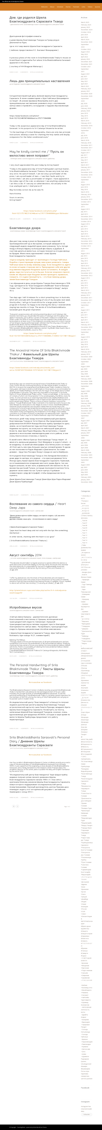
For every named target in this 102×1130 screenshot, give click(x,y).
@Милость (85, 747)
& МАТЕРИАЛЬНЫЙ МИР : (87, 921)
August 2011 (85, 310)
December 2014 (86, 216)
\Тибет (83, 914)
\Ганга (83, 894)
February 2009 (86, 379)
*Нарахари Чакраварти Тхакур (85, 832)
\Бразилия (84, 889)
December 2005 (86, 455)
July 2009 (84, 369)
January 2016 (85, 197)
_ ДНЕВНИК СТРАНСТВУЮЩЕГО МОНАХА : (88, 515)
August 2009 (85, 366)
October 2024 (86, 32)
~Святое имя (39, 511)
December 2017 (86, 145)
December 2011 (86, 298)
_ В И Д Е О (85, 511)
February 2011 (86, 325)
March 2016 (85, 192)
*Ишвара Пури (86, 808)
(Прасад (84, 668)
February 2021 (86, 89)
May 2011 (84, 317)
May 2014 (84, 231)
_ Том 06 (84, 520)
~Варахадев (85, 1022)
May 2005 (84, 472)
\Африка (84, 884)
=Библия (84, 985)
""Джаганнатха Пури (16, 24)
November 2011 (86, 300)
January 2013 (85, 271)
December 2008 (86, 381)
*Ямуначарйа (85, 875)
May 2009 (84, 374)
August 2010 (85, 337)
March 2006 (85, 450)
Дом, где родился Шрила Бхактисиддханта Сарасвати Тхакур (36, 19)
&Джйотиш (51, 158)
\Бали (83, 887)
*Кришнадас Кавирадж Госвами (85, 813)
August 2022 (85, 52)
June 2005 (84, 470)
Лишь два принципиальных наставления (40, 81)
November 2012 (86, 275)
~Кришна (84, 1039)
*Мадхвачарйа (86, 823)
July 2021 (84, 76)
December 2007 (86, 408)
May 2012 (84, 285)
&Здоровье (85, 936)
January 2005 (85, 480)
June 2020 (84, 106)
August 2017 (85, 153)
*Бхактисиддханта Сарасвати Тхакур (51, 24)
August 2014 (85, 224)
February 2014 (86, 239)
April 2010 (84, 347)
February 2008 (86, 403)
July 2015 (84, 212)
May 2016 (84, 189)
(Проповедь (85, 670)
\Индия (83, 902)
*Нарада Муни (86, 828)
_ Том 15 (84, 543)
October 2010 (86, 330)
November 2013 (86, 244)
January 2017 (85, 170)
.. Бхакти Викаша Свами (17, 231)
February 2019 (86, 123)
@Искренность (86, 744)
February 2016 (86, 194)
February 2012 (86, 293)
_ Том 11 (84, 533)
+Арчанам (84, 963)
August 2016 (85, 185)
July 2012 (84, 280)
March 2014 (85, 236)
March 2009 (85, 376)
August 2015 (85, 209)
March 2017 (85, 165)
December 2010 (86, 327)
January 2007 (85, 433)
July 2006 (84, 443)
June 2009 (84, 371)
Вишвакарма (85, 1069)
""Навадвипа (85, 638)
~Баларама (85, 1020)
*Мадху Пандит (86, 825)
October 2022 (86, 49)
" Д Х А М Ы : (85, 619)
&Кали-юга (85, 938)
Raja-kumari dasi (37, 72)
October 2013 (86, 246)
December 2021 (86, 62)
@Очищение (85, 752)
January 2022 (85, 59)
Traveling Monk (21, 1127)
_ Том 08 (84, 525)
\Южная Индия (86, 916)
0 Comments (24, 72)
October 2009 (86, 359)
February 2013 (86, 268)
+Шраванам (85, 978)
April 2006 (84, 448)
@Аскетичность (86, 742)
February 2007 (86, 430)
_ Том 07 (84, 523)
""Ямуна (84, 643)
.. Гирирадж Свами (16, 158)
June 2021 (84, 79)
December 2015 (86, 199)
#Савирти (84, 953)
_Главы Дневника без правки (86, 547)
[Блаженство (85, 700)
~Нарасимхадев (86, 1042)
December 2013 (86, 241)
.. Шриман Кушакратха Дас (85, 606)
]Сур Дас (84, 727)
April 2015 (84, 214)
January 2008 (85, 406)
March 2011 (85, 322)
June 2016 (84, 187)
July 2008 (84, 393)
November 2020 (86, 96)
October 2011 (86, 303)
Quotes (83, 1061)
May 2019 (84, 116)
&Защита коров (86, 934)
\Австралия (85, 882)
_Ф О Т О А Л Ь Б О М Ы (16, 361)
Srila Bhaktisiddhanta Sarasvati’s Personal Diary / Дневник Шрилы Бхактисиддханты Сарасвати (40, 741)
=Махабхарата (86, 990)
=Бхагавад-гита (86, 988)
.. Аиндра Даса (86, 572)
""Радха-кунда (86, 641)
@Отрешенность (87, 749)
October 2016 (86, 177)
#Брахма (84, 948)
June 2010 (84, 342)
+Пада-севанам (86, 970)
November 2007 (86, 411)
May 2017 (84, 160)
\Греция (84, 897)
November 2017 (86, 148)
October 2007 (86, 413)
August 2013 (85, 253)
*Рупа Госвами (47, 558)
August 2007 (85, 421)
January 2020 (85, 111)
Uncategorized (86, 1064)
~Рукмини (84, 1047)
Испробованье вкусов (26, 607)
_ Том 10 (84, 530)
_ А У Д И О (85, 508)
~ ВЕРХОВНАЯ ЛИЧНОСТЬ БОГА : (86, 1009)
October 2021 (86, 67)
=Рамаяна (84, 993)
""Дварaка (84, 629)
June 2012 (84, 283)
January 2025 (85, 27)
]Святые (84, 725)
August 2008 (85, 391)
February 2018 (86, 143)
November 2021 (86, 64)
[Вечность (84, 702)
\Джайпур (84, 899)
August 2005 (85, 465)
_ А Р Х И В (13, 558)
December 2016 (86, 172)
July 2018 (84, 135)
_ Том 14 (84, 540)
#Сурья (83, 956)
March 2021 (85, 86)
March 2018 (85, 140)
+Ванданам (85, 965)
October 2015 (86, 202)
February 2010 (86, 352)
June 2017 (84, 157)
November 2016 (86, 175)
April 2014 (84, 234)
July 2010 (84, 339)
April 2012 (84, 288)
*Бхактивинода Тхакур (31, 24)
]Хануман (84, 729)
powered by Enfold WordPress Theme (36, 1127)
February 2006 (86, 452)
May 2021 (84, 81)
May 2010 (84, 344)
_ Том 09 (84, 528)
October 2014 (86, 221)
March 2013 (85, 266)
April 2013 (84, 263)
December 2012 (86, 273)
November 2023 (86, 42)
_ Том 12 (84, 535)
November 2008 (86, 384)
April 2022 (84, 57)
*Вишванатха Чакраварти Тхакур (86, 788)
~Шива (83, 1054)
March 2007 (85, 428)
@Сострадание (15, 84)
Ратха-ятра (85, 1071)
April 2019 (84, 118)
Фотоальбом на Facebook (40, 682)
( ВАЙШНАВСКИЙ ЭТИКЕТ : (87, 648)
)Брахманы (85, 680)
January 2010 (85, 354)
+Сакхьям (84, 973)
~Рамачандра (86, 1044)
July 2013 (84, 256)
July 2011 (84, 312)
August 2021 (85, 74)
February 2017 (86, 167)
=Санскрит (84, 995)
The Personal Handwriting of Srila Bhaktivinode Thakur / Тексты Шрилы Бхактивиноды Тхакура (37, 669)
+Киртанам (85, 968)
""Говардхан (85, 626)
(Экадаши (84, 673)
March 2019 (85, 121)
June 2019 (84, 113)
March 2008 (85, 401)
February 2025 (86, 25)
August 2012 (85, 278)
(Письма (84, 666)
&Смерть (84, 941)
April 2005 (84, 475)
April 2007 (84, 425)
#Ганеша (84, 951)
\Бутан (83, 892)
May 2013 (84, 261)
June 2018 (84, 138)
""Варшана (85, 621)
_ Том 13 (84, 538)
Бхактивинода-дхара (25, 228)
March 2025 (85, 22)
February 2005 (86, 477)
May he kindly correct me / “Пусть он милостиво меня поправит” (37, 153)
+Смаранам (85, 975)
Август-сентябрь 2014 (26, 555)
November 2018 (86, 126)
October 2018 (86, 128)
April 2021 (84, 84)
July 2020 (84, 103)
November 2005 (86, 457)
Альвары (84, 1066)
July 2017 (84, 155)
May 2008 (84, 396)
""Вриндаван (85, 624)
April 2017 (84, 162)
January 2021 (85, 91)
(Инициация (85, 653)
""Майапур (84, 636)
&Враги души (86, 926)
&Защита (84, 931)
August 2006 (85, 440)
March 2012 (85, 290)
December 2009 (86, 357)
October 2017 (86, 150)
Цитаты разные (86, 1079)
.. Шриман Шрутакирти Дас (85, 613)
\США (83, 911)
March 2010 (85, 349)
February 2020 (86, 108)
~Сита (83, 1052)
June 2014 (84, 229)
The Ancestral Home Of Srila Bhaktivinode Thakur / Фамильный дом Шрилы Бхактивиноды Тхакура (40, 354)
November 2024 (86, 30)
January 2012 (85, 295)
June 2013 (84, 258)
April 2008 (84, 398)
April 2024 (84, 37)
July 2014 (84, 226)
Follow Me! (87, 1114)
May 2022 (84, 54)
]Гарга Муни (85, 712)
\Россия (84, 909)
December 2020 (86, 94)
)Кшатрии (84, 688)
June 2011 (84, 315)
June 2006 (84, 445)
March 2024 (85, 39)
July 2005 (84, 467)
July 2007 (84, 423)
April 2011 (84, 320)
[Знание (84, 705)
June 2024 (84, 35)
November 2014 (86, 219)
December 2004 (86, 482)
